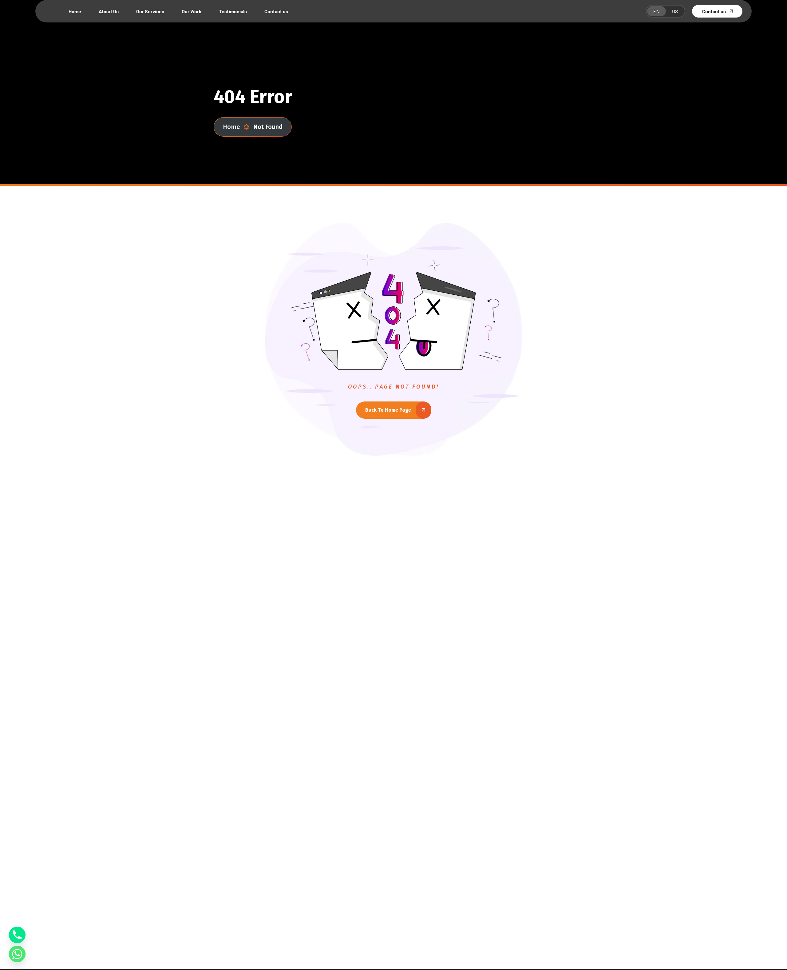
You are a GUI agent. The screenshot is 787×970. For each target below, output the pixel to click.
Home (231, 126)
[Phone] (17, 935)
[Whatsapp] (17, 954)
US (675, 11)
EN (656, 11)
